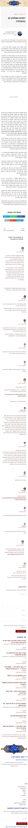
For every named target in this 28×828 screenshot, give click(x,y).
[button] (25, 3)
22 (21, 736)
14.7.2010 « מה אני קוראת (16, 401)
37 (24, 738)
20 (24, 736)
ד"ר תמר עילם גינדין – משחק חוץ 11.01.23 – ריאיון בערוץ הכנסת (15, 668)
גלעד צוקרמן (18, 185)
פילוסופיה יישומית (17, 142)
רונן (25, 346)
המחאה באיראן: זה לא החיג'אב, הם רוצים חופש (14, 704)
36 (25, 738)
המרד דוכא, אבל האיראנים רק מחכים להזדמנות (16, 654)
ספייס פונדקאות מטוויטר (18, 716)
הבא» (19, 738)
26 (15, 736)
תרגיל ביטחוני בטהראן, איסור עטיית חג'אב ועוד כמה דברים (14, 641)
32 (6, 736)
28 (12, 736)
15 (6, 735)
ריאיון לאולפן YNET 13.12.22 (16, 676)
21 (22, 736)
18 (2, 735)
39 (21, 738)
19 (25, 736)
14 (8, 735)
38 (22, 738)
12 (11, 735)
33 (5, 736)
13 (9, 735)
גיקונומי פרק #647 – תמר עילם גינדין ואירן (16, 692)
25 (16, 736)
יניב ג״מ (24, 298)
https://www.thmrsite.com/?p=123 (15, 554)
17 (4, 735)
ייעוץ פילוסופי (14, 140)
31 (8, 736)
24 (18, 736)
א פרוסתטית (10, 145)
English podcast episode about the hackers (14, 683)
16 (5, 735)
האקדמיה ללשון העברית (21, 40)
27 (14, 736)
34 (4, 736)
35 (2, 736)
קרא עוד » (24, 647)
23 (19, 736)
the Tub (12, 128)
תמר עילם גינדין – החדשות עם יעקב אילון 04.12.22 (14, 727)
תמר (23, 250)
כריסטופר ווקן (8, 195)
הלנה (14, 61)
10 (14, 735)
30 (9, 736)
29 (11, 736)
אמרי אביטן (23, 410)
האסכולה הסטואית (14, 117)
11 (12, 735)
